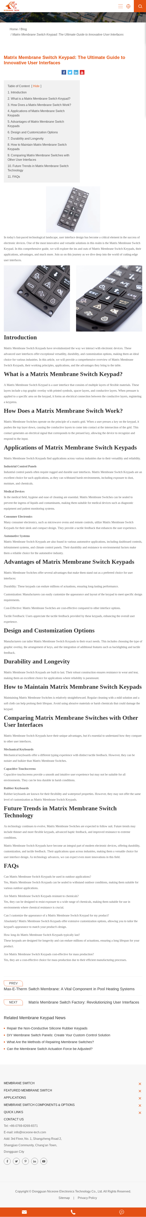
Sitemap (64, 1198)
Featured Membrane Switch (28, 1090)
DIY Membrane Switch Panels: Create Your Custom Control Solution (58, 1035)
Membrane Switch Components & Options (39, 1104)
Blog (24, 29)
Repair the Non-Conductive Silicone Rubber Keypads (47, 1028)
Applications (15, 1097)
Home (14, 29)
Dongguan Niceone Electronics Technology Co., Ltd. (67, 1191)
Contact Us (14, 1119)
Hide (36, 86)
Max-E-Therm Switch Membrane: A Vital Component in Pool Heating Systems (69, 989)
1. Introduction (17, 92)
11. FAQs (14, 176)
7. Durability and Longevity (26, 138)
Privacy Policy (87, 1198)
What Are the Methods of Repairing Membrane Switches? (50, 1042)
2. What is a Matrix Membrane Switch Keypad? (39, 98)
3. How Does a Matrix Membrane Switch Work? (39, 105)
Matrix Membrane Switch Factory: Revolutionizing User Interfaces (84, 1002)
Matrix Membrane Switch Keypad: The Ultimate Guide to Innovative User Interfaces (68, 34)
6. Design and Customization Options (33, 132)
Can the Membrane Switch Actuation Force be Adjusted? (50, 1049)
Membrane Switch (19, 1083)
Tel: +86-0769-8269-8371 (21, 1125)
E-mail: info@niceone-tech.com (25, 1132)
